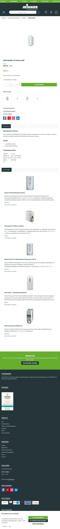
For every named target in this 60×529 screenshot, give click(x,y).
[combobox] (22, 12)
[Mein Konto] (51, 12)
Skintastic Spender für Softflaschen (13, 326)
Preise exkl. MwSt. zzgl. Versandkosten (11, 75)
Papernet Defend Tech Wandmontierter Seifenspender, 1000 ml (20, 259)
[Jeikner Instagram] (14, 118)
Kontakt (3, 430)
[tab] (6, 126)
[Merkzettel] (46, 12)
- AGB (9, 526)
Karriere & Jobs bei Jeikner (7, 450)
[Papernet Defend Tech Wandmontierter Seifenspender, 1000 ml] (27, 98)
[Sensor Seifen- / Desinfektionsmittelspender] (37, 98)
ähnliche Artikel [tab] (6, 169)
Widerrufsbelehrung (5, 424)
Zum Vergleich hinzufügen (9, 108)
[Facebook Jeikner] (5, 118)
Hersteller (3, 445)
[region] (30, 40)
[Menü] (4, 12)
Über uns (3, 454)
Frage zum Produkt (7, 114)
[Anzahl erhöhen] (16, 84)
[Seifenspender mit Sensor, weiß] (30, 40)
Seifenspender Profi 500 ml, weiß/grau (14, 226)
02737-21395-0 (57, 1)
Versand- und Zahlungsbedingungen (9, 426)
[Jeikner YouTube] (10, 118)
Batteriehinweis (5, 447)
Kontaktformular (11, 479)
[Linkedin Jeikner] (18, 118)
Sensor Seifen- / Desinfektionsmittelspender (15, 292)
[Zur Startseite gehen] (30, 7)
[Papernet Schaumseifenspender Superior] (7, 98)
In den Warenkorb (39, 84)
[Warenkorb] (56, 12)
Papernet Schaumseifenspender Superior (14, 193)
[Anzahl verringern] (4, 84)
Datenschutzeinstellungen (38, 524)
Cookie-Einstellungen (6, 433)
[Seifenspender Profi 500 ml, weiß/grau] (17, 98)
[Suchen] (38, 12)
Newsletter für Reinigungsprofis (8, 452)
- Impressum (5, 526)
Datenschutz (4, 428)
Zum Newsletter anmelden (30, 363)
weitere (4, 64)
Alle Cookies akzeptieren (38, 517)
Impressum (4, 456)
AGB (2, 421)
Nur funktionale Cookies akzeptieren (38, 520)
